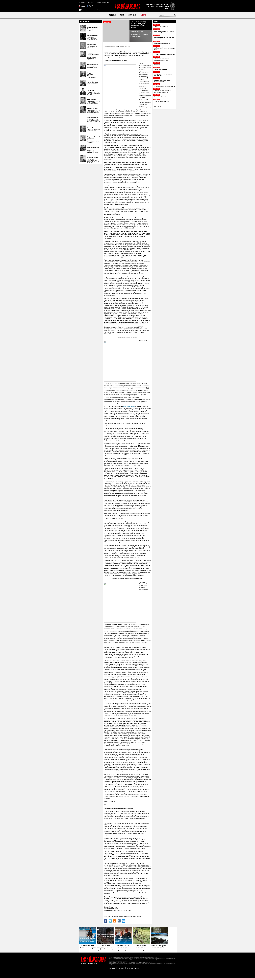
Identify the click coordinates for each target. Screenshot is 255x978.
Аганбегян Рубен (92, 157)
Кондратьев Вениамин (91, 73)
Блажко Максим (92, 128)
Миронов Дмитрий (93, 147)
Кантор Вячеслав (92, 82)
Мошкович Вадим (93, 27)
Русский (83, 6)
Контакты (91, 2)
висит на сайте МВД (129, 406)
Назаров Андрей (92, 108)
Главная (112, 15)
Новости (143, 15)
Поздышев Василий (93, 137)
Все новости (157, 106)
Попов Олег (91, 90)
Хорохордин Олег (92, 64)
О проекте (82, 2)
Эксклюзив (132, 15)
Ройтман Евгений (92, 35)
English (91, 6)
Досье (122, 15)
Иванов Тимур (91, 44)
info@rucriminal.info (103, 2)
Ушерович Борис (92, 117)
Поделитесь (133, 916)
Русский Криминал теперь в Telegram (91, 10)
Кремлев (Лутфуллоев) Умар (93, 53)
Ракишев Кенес (92, 99)
